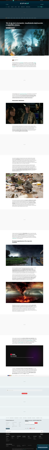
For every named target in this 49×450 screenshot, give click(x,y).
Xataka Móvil (7, 438)
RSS (32, 428)
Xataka (6, 437)
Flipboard (40, 6)
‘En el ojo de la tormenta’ (23, 93)
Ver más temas (7, 428)
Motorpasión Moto (29, 438)
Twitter (42, 6)
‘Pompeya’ (13, 66)
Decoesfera (34, 438)
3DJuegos (12, 437)
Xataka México (7, 445)
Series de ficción (7, 422)
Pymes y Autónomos (41, 438)
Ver (25, 393)
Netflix (13, 423)
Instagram (31, 428)
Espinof (24, 3)
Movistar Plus (7, 423)
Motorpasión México (30, 445)
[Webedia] (41, 0)
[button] (16, 59)
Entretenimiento (16, 375)
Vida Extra (12, 438)
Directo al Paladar (24, 437)
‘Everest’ (35, 62)
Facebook (39, 6)
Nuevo (41, 4)
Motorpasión (29, 437)
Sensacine (18, 437)
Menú (7, 4)
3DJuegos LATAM (13, 445)
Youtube (41, 6)
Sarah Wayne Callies (23, 375)
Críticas (19, 375)
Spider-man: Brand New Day (14, 426)
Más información (24, 449)
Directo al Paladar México (24, 445)
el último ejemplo (29, 340)
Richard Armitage (28, 375)
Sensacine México (18, 445)
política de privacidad (33, 424)
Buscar (41, 431)
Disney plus (20, 422)
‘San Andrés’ (21, 62)
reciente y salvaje (20, 342)
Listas (19, 423)
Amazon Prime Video (14, 422)
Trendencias (34, 437)
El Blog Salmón (40, 437)
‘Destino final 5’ (14, 238)
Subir (41, 434)
